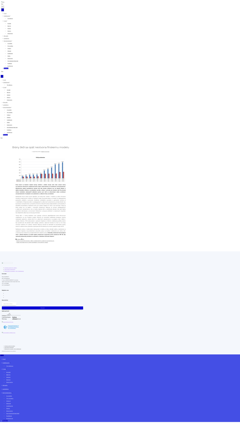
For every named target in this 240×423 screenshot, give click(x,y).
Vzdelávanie (7, 16)
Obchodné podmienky (9, 269)
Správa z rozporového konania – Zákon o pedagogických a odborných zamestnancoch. (35, 240)
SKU (23, 239)
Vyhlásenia (18, 239)
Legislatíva (6, 38)
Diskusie (9, 51)
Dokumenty (10, 33)
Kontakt (9, 23)
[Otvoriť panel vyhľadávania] (2, 4)
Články (9, 56)
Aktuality (6, 36)
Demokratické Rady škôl (13, 61)
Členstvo (6, 68)
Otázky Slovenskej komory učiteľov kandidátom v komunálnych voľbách (32, 242)
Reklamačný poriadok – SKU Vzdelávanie (14, 271)
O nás (5, 21)
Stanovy (9, 31)
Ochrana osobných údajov (10, 267)
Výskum (9, 48)
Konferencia (10, 66)
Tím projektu (10, 46)
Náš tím (9, 26)
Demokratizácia (7, 41)
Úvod (5, 13)
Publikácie (10, 63)
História (9, 28)
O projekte (10, 43)
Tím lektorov (10, 18)
